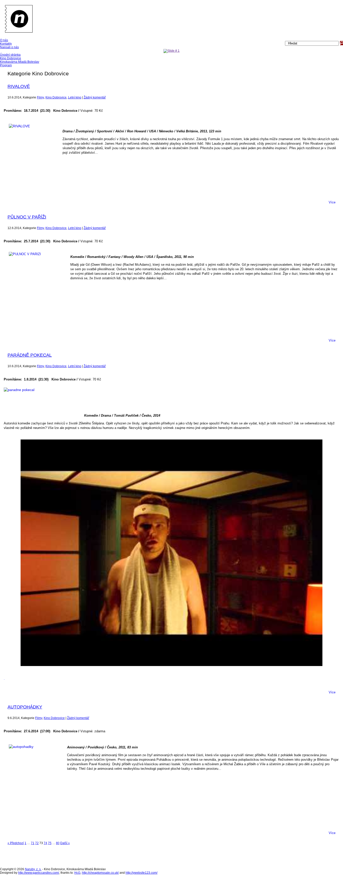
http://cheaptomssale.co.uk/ (100, 872)
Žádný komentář (95, 97)
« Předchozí (16, 843)
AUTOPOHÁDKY (25, 706)
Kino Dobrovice (56, 97)
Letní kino (74, 97)
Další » (65, 843)
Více (332, 202)
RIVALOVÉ (19, 86)
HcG (77, 872)
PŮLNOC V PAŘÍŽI (27, 216)
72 (37, 843)
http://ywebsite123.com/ (141, 872)
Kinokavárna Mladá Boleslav (19, 62)
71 (32, 843)
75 (49, 843)
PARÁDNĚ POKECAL (30, 355)
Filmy (40, 97)
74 (45, 843)
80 (58, 843)
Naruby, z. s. (33, 869)
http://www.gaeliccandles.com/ (38, 872)
